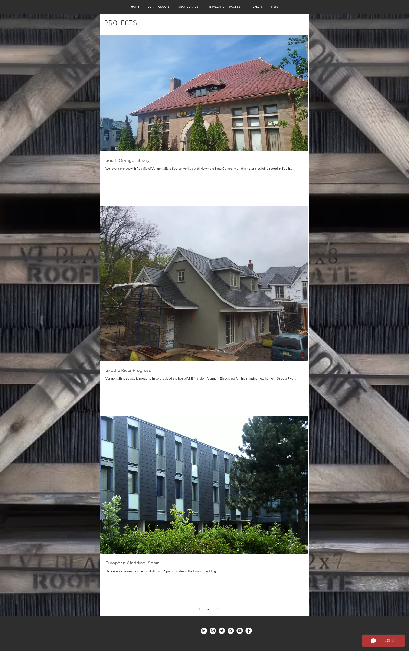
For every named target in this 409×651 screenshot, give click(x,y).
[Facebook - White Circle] (248, 631)
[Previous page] (190, 608)
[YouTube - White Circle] (239, 631)
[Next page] (217, 608)
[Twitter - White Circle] (222, 631)
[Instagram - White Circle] (213, 631)
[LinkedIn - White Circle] (204, 631)
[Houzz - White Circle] (231, 631)
